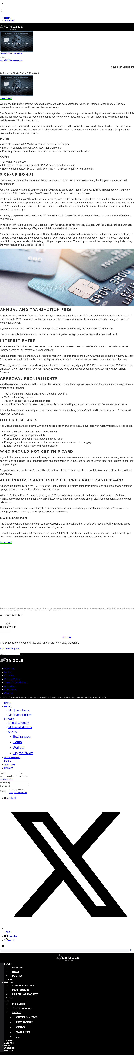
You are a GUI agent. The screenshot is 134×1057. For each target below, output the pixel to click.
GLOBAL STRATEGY (23, 985)
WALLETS (23, 1032)
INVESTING (9, 982)
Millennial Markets (20, 727)
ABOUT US (9, 1043)
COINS (20, 1027)
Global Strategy (18, 722)
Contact (8, 693)
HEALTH (7, 964)
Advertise (9, 686)
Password (4, 786)
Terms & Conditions (15, 682)
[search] (21, 773)
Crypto (12, 731)
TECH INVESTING (22, 1008)
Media (8, 672)
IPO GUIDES (19, 1004)
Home (7, 703)
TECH (6, 1001)
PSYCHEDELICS (20, 990)
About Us (9, 668)
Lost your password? (18, 793)
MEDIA (7, 1046)
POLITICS (17, 975)
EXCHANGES (24, 1022)
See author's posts (10, 648)
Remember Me (18, 790)
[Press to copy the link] (131, 951)
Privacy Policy (12, 679)
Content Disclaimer (55, 611)
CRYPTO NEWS (26, 1017)
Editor (7, 59)
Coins (17, 742)
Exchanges (22, 736)
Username (4, 782)
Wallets (18, 747)
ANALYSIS (17, 967)
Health (7, 706)
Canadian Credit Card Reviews (11, 53)
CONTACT (8, 1051)
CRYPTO (16, 1012)
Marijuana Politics (20, 714)
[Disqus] (67, 575)
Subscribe (9, 20)
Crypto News (23, 753)
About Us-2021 (12, 757)
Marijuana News (19, 710)
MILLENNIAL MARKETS (25, 994)
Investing (9, 719)
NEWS (15, 971)
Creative (9, 675)
